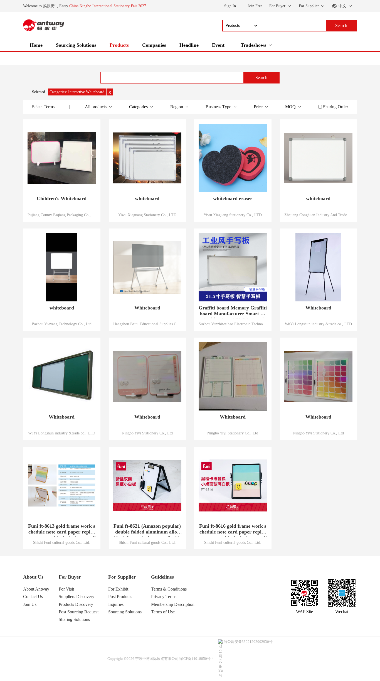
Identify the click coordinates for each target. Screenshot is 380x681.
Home (36, 45)
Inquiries (116, 604)
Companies (154, 45)
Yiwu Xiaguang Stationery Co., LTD (147, 215)
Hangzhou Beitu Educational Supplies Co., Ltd (147, 324)
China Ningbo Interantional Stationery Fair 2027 (107, 6)
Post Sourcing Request (78, 611)
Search (261, 77)
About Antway (36, 589)
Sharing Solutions (74, 619)
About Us (33, 577)
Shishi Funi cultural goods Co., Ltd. (61, 542)
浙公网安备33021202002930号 (248, 642)
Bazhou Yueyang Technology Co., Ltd (62, 324)
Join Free (255, 6)
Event (218, 45)
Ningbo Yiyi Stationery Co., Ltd (147, 433)
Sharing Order (335, 106)
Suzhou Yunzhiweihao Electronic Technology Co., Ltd (233, 324)
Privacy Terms (163, 596)
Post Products (120, 596)
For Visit (66, 589)
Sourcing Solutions (76, 45)
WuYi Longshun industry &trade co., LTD (318, 324)
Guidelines (162, 577)
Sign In (230, 6)
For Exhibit (118, 589)
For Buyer (70, 577)
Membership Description (172, 604)
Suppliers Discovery (76, 596)
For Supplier (122, 577)
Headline (189, 45)
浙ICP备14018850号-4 (196, 659)
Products (119, 45)
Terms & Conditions (169, 589)
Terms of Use (163, 611)
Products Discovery (76, 604)
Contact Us (33, 596)
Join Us (29, 604)
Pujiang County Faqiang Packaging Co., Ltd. (62, 215)
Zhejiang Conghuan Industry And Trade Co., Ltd (318, 215)
